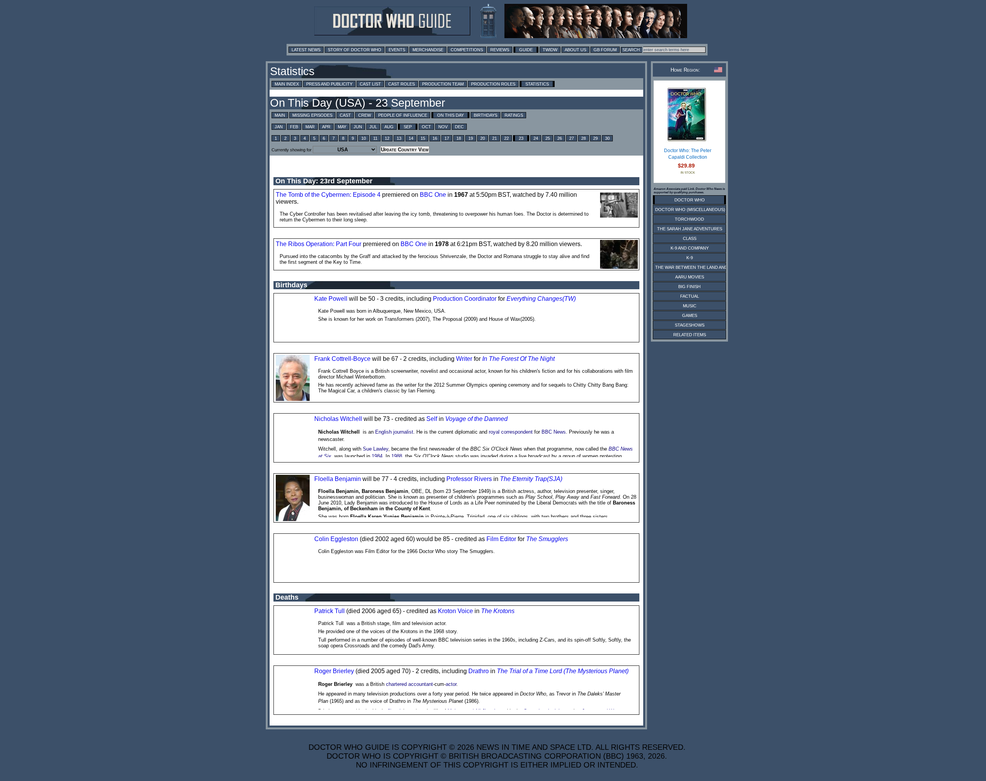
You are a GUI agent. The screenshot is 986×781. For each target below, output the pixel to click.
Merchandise (428, 49)
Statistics (537, 84)
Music (689, 305)
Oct (426, 126)
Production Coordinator (464, 298)
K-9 (689, 257)
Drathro (478, 671)
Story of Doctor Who (354, 49)
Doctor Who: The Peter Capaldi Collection (687, 154)
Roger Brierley (334, 671)
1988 (396, 456)
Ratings (514, 115)
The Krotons (498, 611)
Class (689, 238)
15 (423, 138)
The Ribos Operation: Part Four (318, 244)
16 (435, 138)
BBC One (433, 194)
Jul (373, 126)
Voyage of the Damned (476, 419)
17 (446, 138)
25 (547, 138)
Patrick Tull (329, 611)
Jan (279, 126)
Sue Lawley (375, 449)
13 (399, 138)
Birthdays (485, 115)
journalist (403, 432)
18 (458, 138)
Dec (459, 126)
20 (482, 138)
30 (607, 138)
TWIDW (550, 49)
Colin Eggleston (336, 539)
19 (470, 138)
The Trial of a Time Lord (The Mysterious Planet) (563, 671)
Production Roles (493, 84)
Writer (464, 358)
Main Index (287, 84)
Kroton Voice (455, 611)
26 (559, 138)
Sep (408, 126)
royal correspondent (511, 432)
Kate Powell (330, 298)
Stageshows (689, 325)
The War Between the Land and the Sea (700, 267)
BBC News (554, 432)
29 (595, 138)
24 (535, 138)
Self (431, 419)
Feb (294, 126)
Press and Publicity (329, 84)
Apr (326, 126)
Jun (358, 126)
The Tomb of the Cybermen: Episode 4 (328, 194)
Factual (689, 296)
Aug (389, 126)
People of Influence (402, 115)
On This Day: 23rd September (323, 181)
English (383, 432)
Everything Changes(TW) (541, 298)
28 (583, 138)
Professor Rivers (469, 479)
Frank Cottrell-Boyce (342, 358)
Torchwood (689, 219)
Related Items (689, 334)
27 (571, 138)
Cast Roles (401, 84)
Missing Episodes (312, 115)
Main (280, 115)
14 (411, 138)
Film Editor (501, 539)
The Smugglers (547, 539)
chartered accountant (409, 684)
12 (387, 138)
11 (375, 138)
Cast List (370, 84)
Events (397, 49)
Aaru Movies (689, 277)
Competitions (467, 49)
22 (506, 138)
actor (451, 684)
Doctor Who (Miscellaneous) (690, 209)
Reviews (499, 49)
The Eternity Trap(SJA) (531, 479)
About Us (575, 49)
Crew (364, 115)
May (342, 126)
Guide (526, 49)
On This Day (450, 115)
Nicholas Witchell (338, 419)
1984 (377, 456)
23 (521, 138)
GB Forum (605, 49)
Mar (310, 126)
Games (689, 315)
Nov (443, 126)
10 (363, 138)
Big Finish (689, 286)
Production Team (443, 84)
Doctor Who (689, 200)
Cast (345, 115)
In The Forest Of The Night (518, 358)
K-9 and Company (690, 248)
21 (494, 138)
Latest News (306, 49)
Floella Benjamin (337, 479)
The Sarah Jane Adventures (689, 228)
